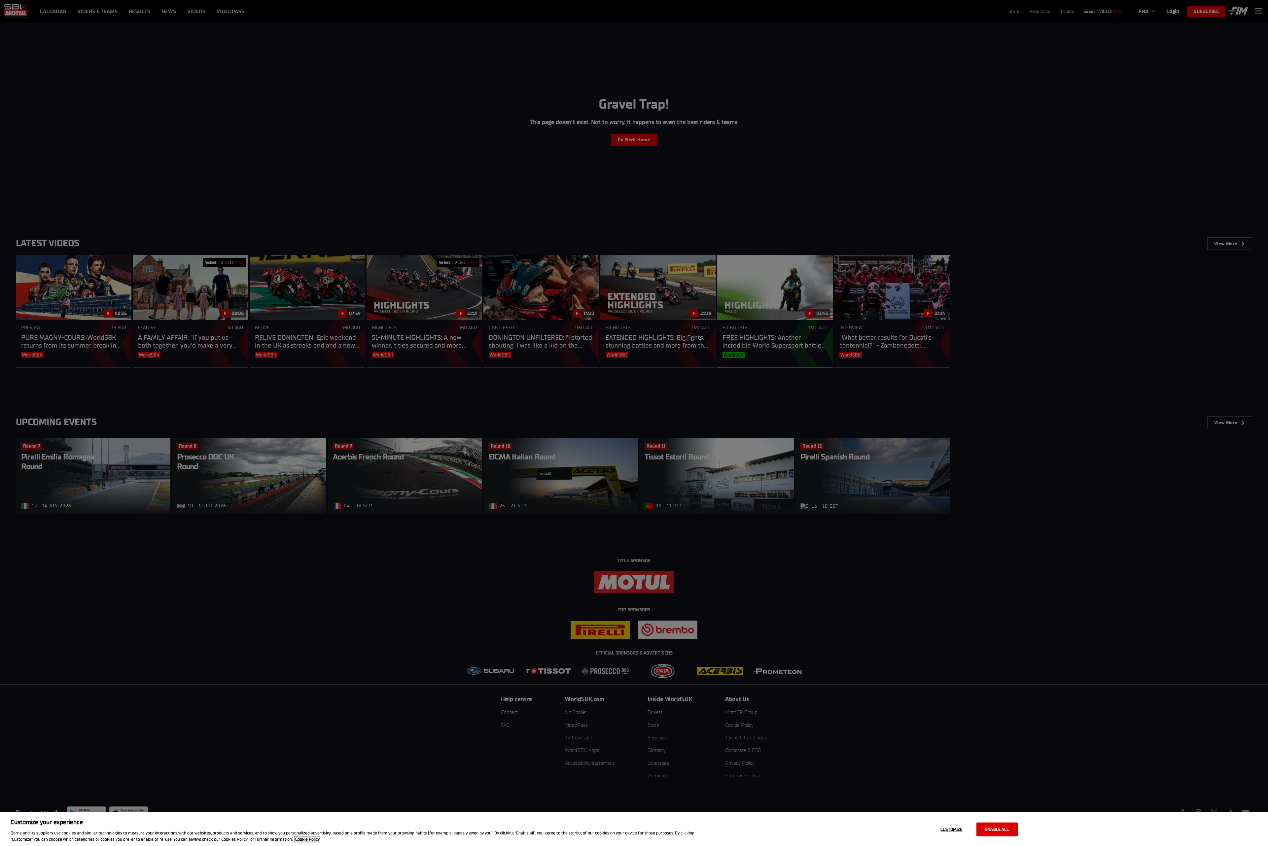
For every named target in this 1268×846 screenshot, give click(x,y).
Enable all (997, 829)
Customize (951, 829)
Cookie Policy (307, 839)
